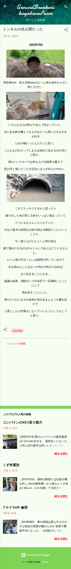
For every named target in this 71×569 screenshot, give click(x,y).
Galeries (45, 562)
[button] (66, 30)
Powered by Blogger (37, 555)
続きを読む (61, 453)
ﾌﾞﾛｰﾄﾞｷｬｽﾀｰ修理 (15, 507)
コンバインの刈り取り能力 (22, 422)
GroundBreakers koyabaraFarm (35, 10)
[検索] (66, 7)
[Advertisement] (35, 374)
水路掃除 (17, 331)
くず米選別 (11, 465)
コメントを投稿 (16, 343)
